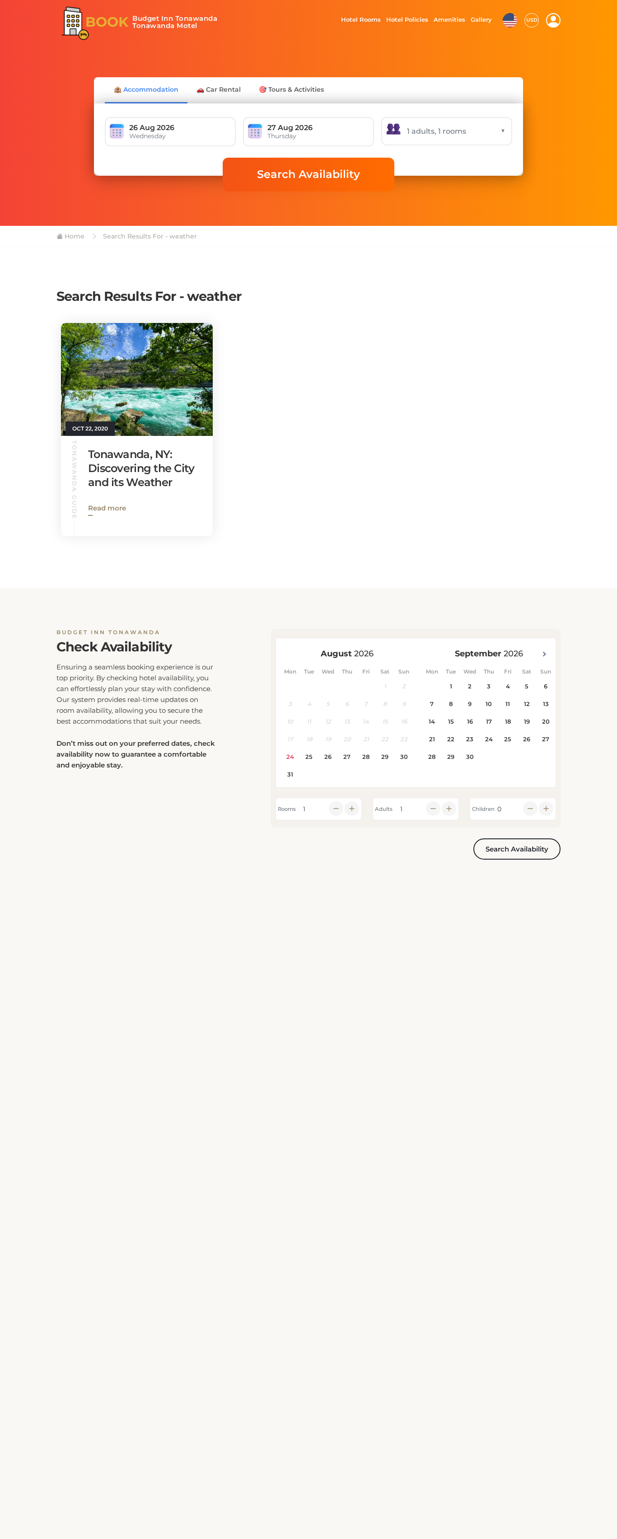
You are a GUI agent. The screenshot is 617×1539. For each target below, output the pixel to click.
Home (73, 236)
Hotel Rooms (358, 19)
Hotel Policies (406, 19)
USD (532, 20)
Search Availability (308, 174)
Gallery (481, 19)
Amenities (449, 19)
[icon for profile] (553, 20)
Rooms (287, 809)
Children (483, 809)
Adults (384, 809)
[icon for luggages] (510, 19)
